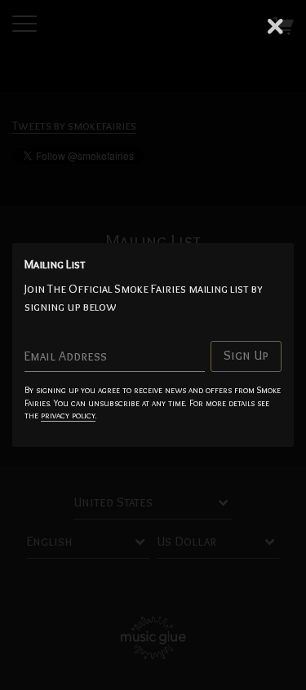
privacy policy (68, 415)
